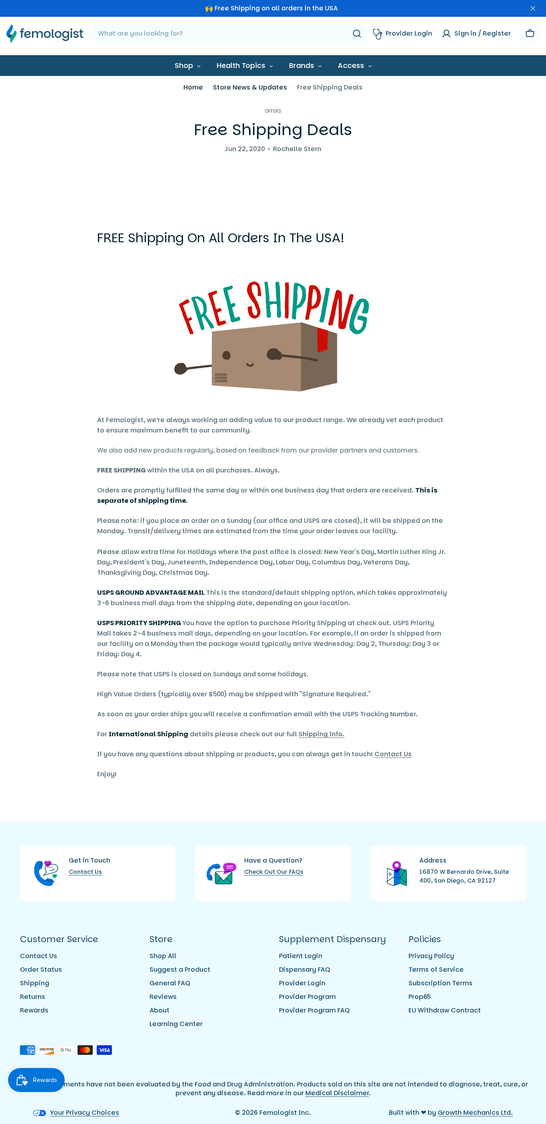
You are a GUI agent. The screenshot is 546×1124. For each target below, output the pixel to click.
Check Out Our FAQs (273, 872)
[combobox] (228, 33)
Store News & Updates (250, 87)
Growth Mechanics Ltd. (475, 1112)
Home (193, 87)
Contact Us (393, 754)
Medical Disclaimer (337, 1093)
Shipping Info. (322, 734)
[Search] (357, 33)
